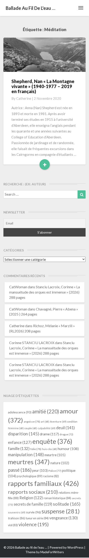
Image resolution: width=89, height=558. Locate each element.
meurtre (54, 455)
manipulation (26, 454)
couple (30, 428)
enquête (52, 441)
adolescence (19, 412)
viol (13, 525)
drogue (66, 434)
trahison (16, 518)
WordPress (75, 547)
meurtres (29, 462)
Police (54, 470)
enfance (20, 442)
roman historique (57, 498)
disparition (23, 433)
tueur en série (37, 518)
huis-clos (49, 448)
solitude (66, 504)
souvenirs (16, 512)
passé (19, 470)
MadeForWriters (52, 552)
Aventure (58, 421)
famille (19, 448)
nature (59, 463)
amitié (45, 411)
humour (68, 449)
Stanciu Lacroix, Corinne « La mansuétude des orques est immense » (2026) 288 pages (44, 292)
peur (40, 470)
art (45, 421)
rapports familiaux (43, 483)
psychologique (29, 476)
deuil (65, 427)
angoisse (32, 421)
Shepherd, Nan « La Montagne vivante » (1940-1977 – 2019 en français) (42, 86)
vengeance (63, 517)
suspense (61, 511)
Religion (31, 498)
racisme (51, 476)
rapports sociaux (33, 492)
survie (33, 512)
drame (49, 434)
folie (35, 449)
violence (33, 524)
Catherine (23, 98)
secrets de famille (33, 504)
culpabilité (46, 428)
